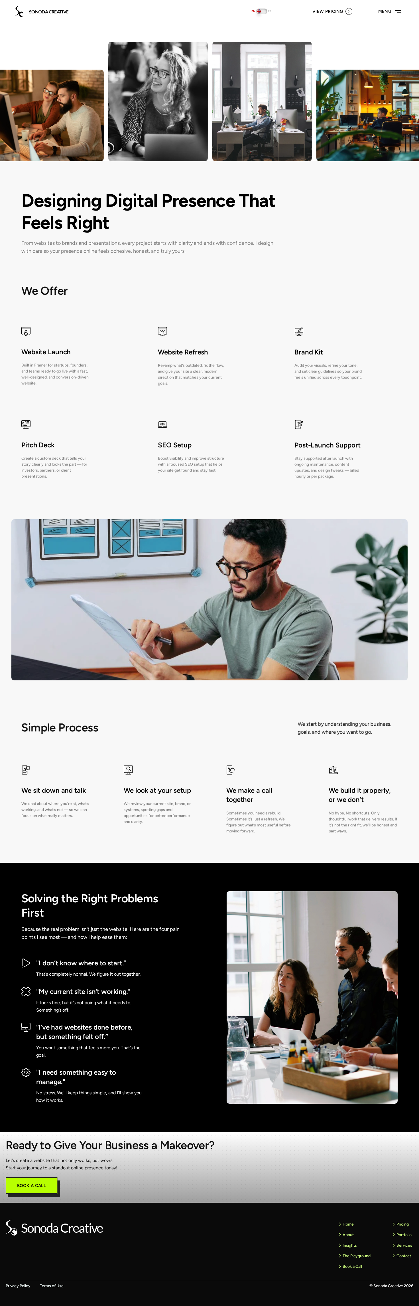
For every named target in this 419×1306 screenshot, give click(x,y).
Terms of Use (52, 1285)
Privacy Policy (18, 1285)
